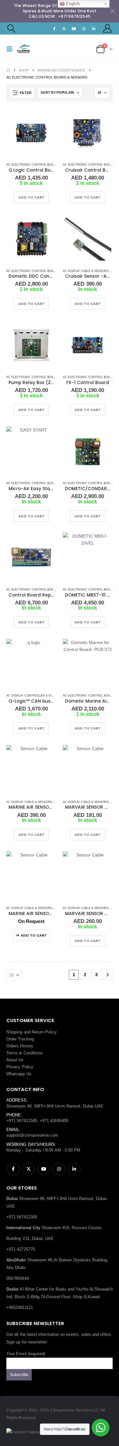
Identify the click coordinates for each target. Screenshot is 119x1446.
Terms (12, 1053)
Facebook (13, 1169)
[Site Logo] (29, 49)
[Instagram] (84, 28)
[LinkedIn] (94, 28)
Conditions (33, 1053)
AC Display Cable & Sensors (86, 271)
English (72, 3)
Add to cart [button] (31, 197)
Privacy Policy (19, 1066)
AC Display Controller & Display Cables (39, 695)
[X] (64, 28)
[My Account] (107, 28)
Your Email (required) (25, 1353)
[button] (11, 28)
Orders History (19, 1046)
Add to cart (34, 935)
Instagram (59, 1169)
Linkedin (74, 1169)
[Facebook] (54, 28)
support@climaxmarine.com (32, 1135)
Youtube (43, 1169)
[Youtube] (74, 28)
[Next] (108, 975)
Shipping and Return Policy (31, 1032)
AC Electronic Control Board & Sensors (41, 164)
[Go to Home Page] (8, 70)
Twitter (28, 1169)
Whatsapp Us (18, 1073)
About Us (15, 1060)
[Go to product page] (31, 133)
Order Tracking (20, 1039)
